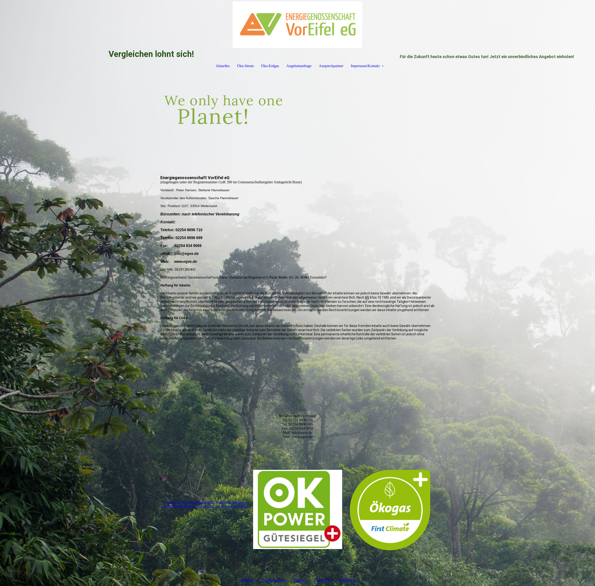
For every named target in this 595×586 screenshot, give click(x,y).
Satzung (300, 580)
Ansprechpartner (331, 66)
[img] (297, 24)
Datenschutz (323, 580)
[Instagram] (165, 479)
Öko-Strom (245, 66)
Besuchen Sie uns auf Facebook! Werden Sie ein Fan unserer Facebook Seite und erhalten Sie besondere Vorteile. (205, 504)
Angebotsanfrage (298, 66)
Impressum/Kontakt (365, 66)
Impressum (347, 580)
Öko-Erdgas (270, 66)
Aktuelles (223, 66)
